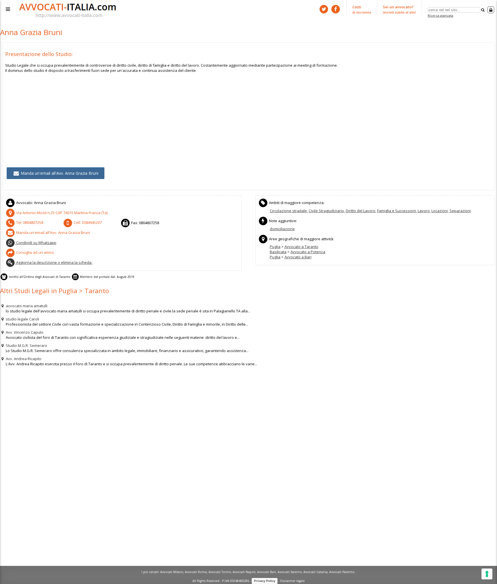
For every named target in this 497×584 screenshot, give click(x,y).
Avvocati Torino (220, 572)
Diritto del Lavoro (360, 210)
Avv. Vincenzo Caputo (24, 332)
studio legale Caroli (22, 319)
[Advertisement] (177, 113)
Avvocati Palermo (342, 572)
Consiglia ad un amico (34, 252)
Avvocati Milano (171, 572)
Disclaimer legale (292, 581)
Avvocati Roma (196, 572)
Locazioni (439, 210)
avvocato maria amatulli (26, 305)
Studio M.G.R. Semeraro (26, 345)
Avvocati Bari (266, 572)
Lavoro (424, 210)
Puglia (275, 246)
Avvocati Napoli (244, 572)
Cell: (87, 222)
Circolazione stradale (288, 210)
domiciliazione (282, 228)
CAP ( (62, 212)
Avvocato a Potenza (307, 251)
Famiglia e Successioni (396, 210)
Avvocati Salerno (290, 572)
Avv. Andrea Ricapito (23, 358)
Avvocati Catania (315, 572)
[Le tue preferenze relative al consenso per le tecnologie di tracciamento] (486, 573)
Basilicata (278, 251)
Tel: (29, 222)
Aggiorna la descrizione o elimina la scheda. (53, 262)
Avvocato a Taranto (301, 246)
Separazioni (460, 210)
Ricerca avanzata (440, 15)
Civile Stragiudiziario (326, 210)
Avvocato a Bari (297, 257)
